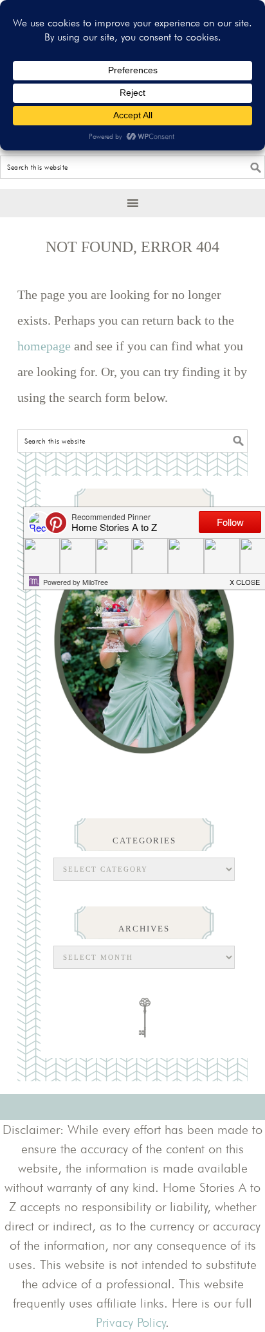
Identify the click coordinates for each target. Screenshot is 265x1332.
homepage (44, 346)
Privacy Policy (131, 1322)
